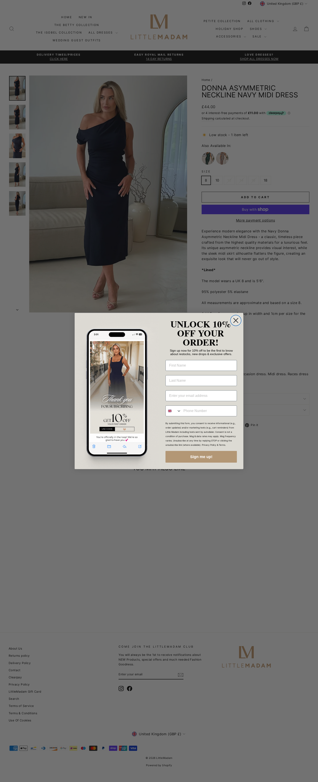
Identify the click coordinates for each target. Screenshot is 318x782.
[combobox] (173, 411)
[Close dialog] (235, 320)
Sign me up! (201, 457)
